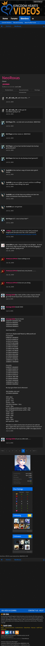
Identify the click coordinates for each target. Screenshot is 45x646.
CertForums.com (25, 645)
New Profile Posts (30, 22)
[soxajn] (16, 541)
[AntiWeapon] (21, 526)
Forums (14, 18)
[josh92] (21, 520)
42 (30, 451)
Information (22, 92)
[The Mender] (16, 547)
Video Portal (27, 627)
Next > (35, 451)
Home (5, 18)
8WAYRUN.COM (24, 556)
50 (30, 536)
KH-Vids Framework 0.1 (7, 637)
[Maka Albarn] (27, 520)
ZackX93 (9, 170)
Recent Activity (23, 90)
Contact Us (33, 610)
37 (12, 451)
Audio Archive (19, 627)
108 (29, 515)
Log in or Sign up (38, 1)
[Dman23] (21, 541)
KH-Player (9, 122)
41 (26, 451)
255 (31, 479)
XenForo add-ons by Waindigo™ (9, 641)
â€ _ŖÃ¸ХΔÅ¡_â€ (11, 98)
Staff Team (39, 627)
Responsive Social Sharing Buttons (10, 645)
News (2, 627)
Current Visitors (7, 22)
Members (25, 18)
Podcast (33, 627)
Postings (37, 90)
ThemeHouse (25, 638)
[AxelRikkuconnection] (27, 547)
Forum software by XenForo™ (9, 635)
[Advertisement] (22, 51)
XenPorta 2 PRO (4, 556)
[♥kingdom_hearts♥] (16, 526)
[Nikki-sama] (16, 520)
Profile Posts (9, 90)
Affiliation (3, 629)
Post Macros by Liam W (23, 635)
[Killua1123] (21, 547)
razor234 (9, 245)
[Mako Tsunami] (27, 526)
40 (23, 451)
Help (41, 610)
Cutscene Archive (9, 627)
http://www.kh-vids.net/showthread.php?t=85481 (21, 234)
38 (16, 451)
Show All (29, 531)
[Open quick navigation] (43, 26)
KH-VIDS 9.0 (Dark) (9, 610)
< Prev (2, 451)
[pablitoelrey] (27, 541)
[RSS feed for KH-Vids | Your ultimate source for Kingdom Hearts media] (17, 632)
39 (19, 451)
